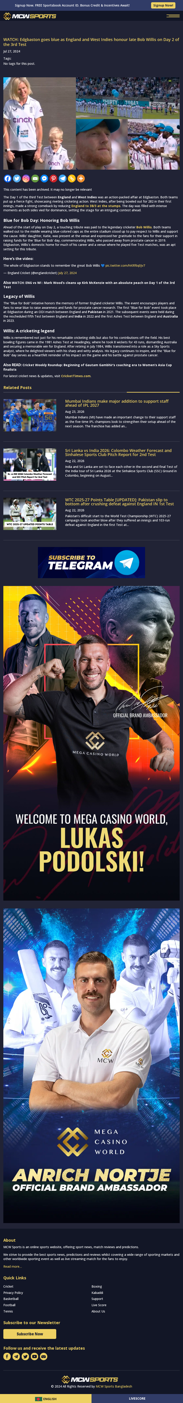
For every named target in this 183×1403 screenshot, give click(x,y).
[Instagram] (26, 178)
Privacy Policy (13, 1293)
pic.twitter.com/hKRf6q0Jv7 (125, 265)
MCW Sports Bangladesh (114, 1386)
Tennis (8, 1311)
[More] (81, 178)
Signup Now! (163, 5)
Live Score (99, 1305)
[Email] (35, 178)
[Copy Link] (72, 178)
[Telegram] (63, 178)
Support (97, 1299)
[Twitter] (17, 178)
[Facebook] (8, 178)
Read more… (12, 1266)
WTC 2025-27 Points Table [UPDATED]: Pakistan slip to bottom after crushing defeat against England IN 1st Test (119, 501)
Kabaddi (97, 1293)
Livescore (137, 1398)
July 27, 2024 (67, 273)
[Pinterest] (53, 178)
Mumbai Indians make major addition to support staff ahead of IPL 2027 (116, 403)
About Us (98, 1311)
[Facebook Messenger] (44, 178)
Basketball (11, 1299)
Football (9, 1305)
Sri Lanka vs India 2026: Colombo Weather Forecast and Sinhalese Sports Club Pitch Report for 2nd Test (118, 452)
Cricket (8, 1286)
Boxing (97, 1286)
